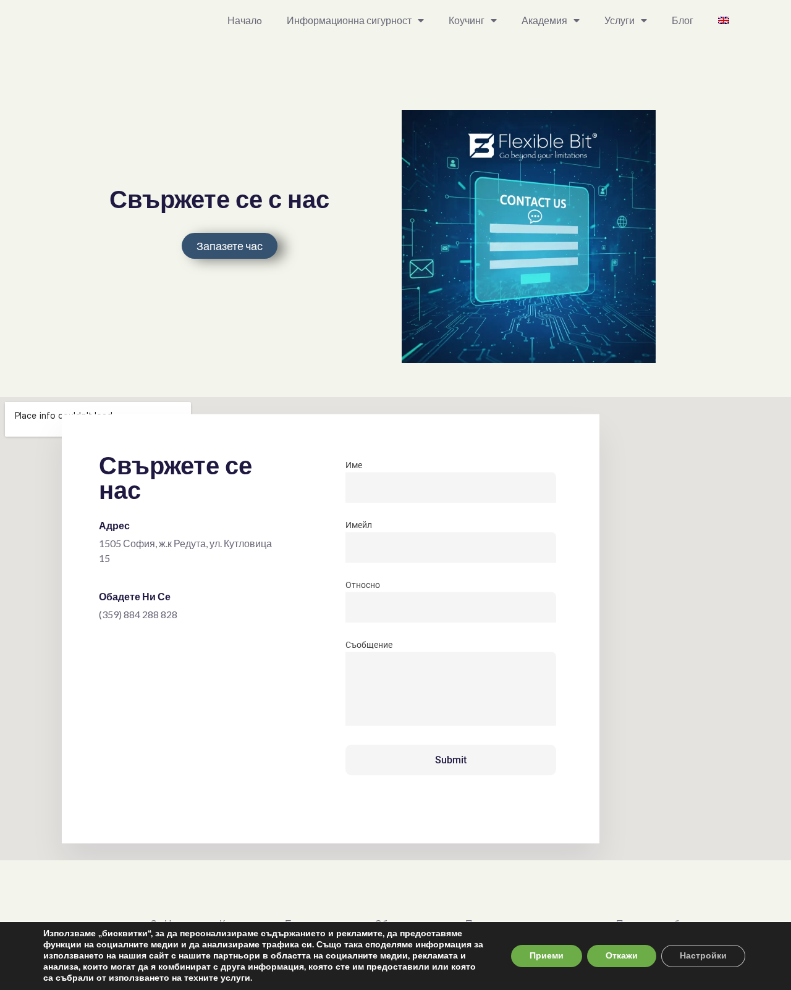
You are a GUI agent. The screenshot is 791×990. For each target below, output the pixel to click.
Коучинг (466, 20)
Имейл (358, 525)
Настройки (703, 956)
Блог (682, 20)
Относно (362, 585)
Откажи (622, 956)
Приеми (547, 956)
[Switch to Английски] (724, 20)
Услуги (619, 20)
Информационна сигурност (349, 20)
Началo (244, 20)
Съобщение (368, 645)
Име (353, 465)
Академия (544, 20)
